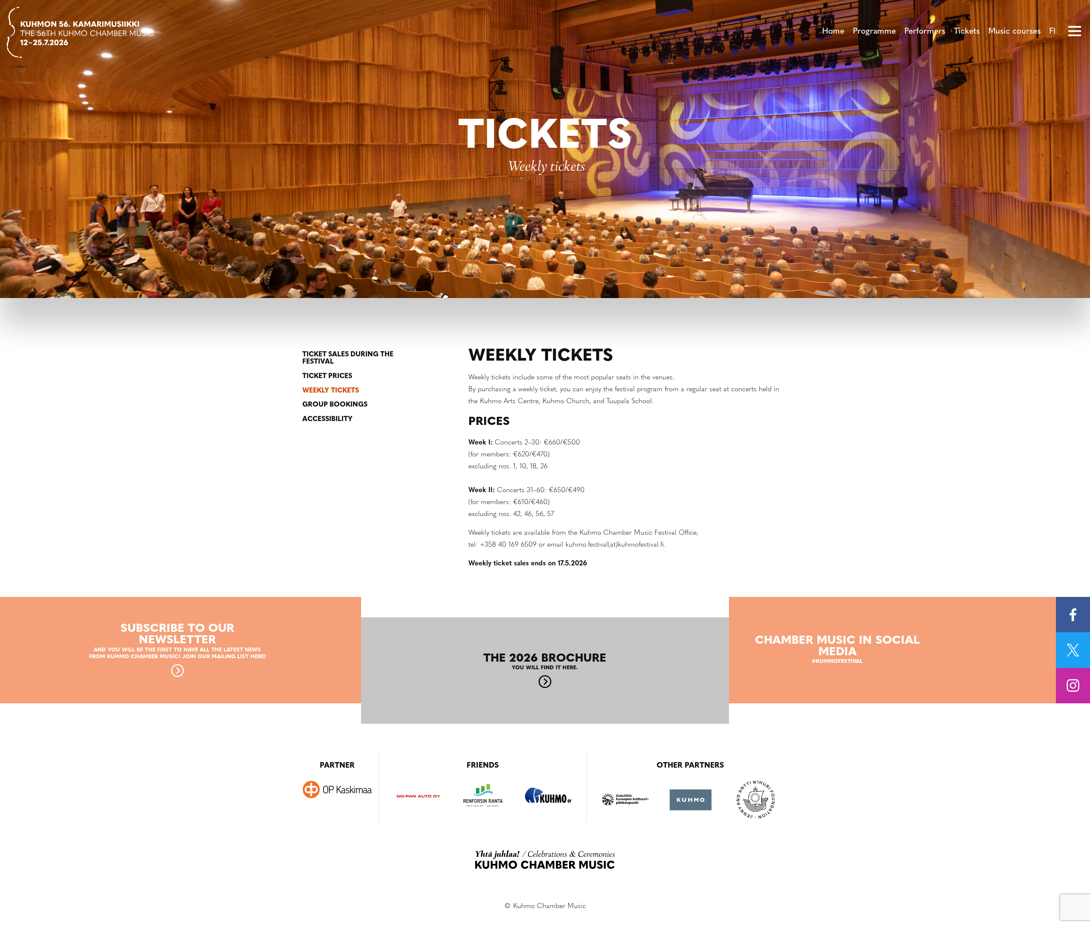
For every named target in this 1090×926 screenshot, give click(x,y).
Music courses (1014, 32)
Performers (924, 32)
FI (1052, 32)
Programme (874, 32)
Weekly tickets (330, 390)
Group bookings (334, 404)
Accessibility (327, 419)
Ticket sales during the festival (347, 358)
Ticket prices (327, 376)
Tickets (967, 32)
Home (833, 32)
